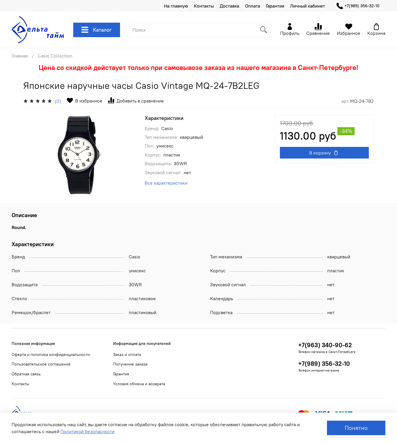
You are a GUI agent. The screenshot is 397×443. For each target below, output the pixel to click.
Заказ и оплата (127, 354)
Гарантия (275, 6)
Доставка (229, 6)
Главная (20, 56)
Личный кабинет (307, 6)
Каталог (102, 29)
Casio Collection (55, 56)
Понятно (356, 427)
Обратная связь (26, 374)
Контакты (204, 6)
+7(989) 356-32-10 (362, 5)
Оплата (252, 6)
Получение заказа (130, 364)
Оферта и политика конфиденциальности (51, 354)
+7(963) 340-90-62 (325, 345)
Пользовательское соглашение (41, 364)
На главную (176, 6)
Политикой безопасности (87, 431)
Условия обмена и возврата (139, 383)
